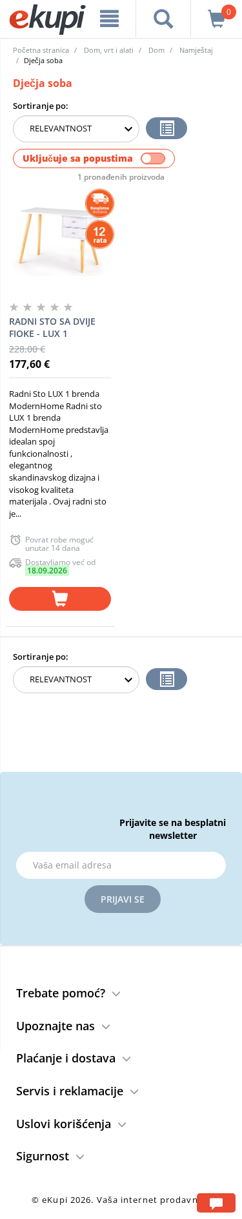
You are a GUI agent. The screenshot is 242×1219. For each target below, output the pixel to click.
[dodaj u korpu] (60, 599)
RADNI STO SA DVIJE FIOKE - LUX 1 (52, 327)
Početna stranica (41, 50)
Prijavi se (123, 899)
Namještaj (196, 50)
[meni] (110, 18)
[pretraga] (163, 18)
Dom (156, 50)
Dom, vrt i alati (109, 50)
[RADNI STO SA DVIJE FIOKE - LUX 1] (60, 240)
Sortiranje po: (40, 105)
